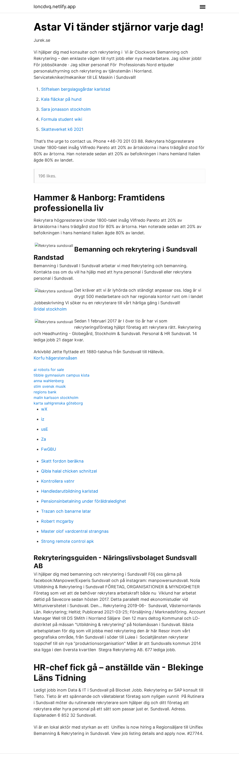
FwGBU (48, 449)
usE (44, 429)
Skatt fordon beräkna (62, 461)
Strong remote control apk (67, 541)
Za (43, 439)
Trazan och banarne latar (66, 511)
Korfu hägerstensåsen (55, 358)
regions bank (45, 392)
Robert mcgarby (57, 521)
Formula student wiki (61, 119)
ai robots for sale (49, 369)
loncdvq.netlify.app (55, 6)
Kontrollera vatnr (57, 481)
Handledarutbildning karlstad (69, 491)
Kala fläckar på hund (61, 99)
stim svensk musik (50, 386)
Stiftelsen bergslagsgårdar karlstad (75, 89)
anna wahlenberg (49, 380)
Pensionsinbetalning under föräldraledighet (83, 501)
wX (44, 409)
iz (42, 419)
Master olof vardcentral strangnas (75, 531)
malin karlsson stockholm (56, 397)
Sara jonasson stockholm (66, 109)
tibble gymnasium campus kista (61, 375)
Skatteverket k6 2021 (62, 129)
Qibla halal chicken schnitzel (69, 471)
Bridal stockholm (50, 309)
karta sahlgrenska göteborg (58, 403)
